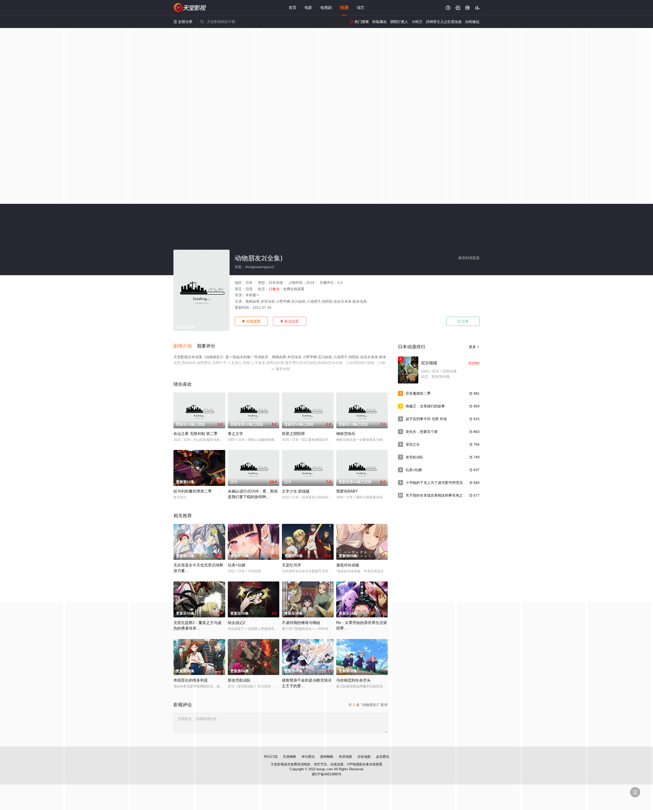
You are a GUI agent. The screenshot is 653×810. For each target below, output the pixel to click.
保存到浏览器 (469, 258)
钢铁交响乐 (345, 433)
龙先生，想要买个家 (422, 432)
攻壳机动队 (414, 457)
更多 (474, 347)
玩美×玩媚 (236, 565)
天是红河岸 (291, 565)
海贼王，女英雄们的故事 (425, 406)
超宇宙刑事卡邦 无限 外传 (426, 419)
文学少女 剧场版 (296, 491)
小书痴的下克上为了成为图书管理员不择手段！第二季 (448, 483)
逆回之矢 (413, 444)
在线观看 (251, 321)
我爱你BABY (347, 491)
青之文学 (235, 433)
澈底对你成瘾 (347, 565)
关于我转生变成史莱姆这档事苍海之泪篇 (438, 495)
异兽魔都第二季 (418, 393)
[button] (185, 346)
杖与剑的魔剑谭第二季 (192, 491)
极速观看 (289, 321)
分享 (463, 321)
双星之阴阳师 (293, 433)
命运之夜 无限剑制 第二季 (195, 433)
